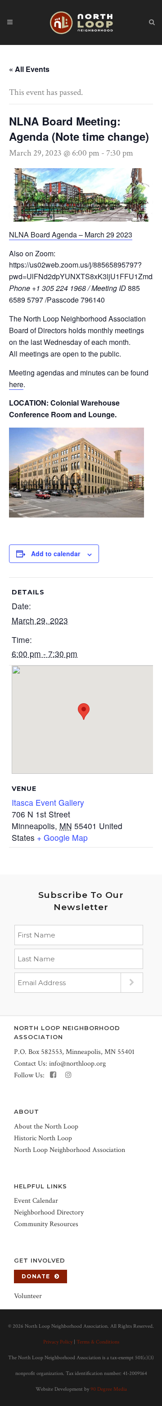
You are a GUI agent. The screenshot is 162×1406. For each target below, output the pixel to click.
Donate (36, 1276)
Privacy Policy (57, 1342)
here (16, 384)
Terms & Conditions (97, 1342)
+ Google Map (62, 837)
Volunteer (28, 1296)
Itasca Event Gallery (48, 802)
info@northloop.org (77, 1063)
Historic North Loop (43, 1138)
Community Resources (46, 1224)
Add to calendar (55, 553)
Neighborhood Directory (49, 1212)
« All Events (29, 69)
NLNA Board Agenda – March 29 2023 (70, 234)
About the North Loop (46, 1126)
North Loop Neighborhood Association (69, 1150)
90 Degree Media (108, 1389)
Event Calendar (36, 1200)
